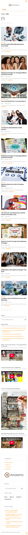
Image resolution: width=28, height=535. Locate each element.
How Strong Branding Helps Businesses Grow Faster (14, 328)
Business (3, 42)
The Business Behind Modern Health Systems (13, 336)
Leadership (8, 467)
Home (5, 497)
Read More (7, 51)
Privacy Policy (7, 499)
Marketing (8, 469)
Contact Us (18, 497)
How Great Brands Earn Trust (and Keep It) (13, 101)
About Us (12, 497)
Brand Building (4, 99)
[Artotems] (14, 5)
